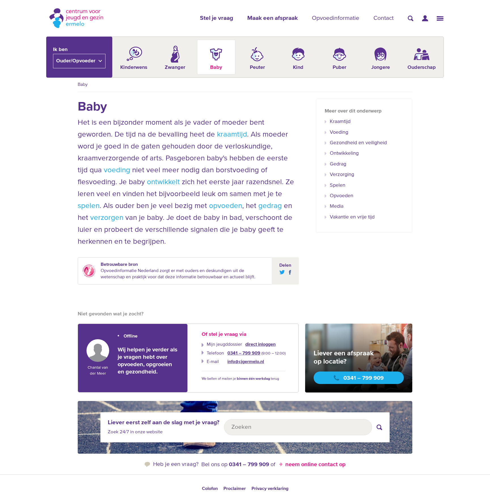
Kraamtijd (340, 121)
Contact (383, 18)
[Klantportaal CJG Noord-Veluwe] (425, 18)
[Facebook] (288, 272)
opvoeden (225, 206)
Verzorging (342, 174)
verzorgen (106, 218)
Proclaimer (234, 489)
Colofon (210, 489)
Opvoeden (341, 195)
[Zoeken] (410, 18)
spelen (89, 206)
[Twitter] (282, 272)
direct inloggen (260, 344)
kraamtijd (232, 134)
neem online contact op (315, 464)
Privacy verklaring (270, 489)
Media (336, 206)
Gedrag (338, 164)
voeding (117, 170)
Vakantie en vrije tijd (352, 217)
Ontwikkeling (344, 153)
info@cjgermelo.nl (245, 362)
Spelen (337, 185)
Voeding (339, 132)
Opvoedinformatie (335, 18)
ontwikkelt (163, 182)
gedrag (270, 206)
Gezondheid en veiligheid (358, 142)
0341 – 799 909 (243, 353)
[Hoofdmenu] (440, 18)
